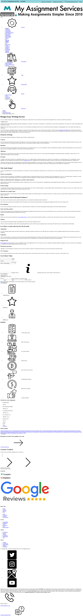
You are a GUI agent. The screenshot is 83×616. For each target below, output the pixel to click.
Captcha (2, 278)
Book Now (14, 468)
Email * (13, 259)
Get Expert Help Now (4, 446)
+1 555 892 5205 (48, 1)
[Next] (28, 466)
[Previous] (9, 466)
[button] (13, 93)
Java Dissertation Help (75, 431)
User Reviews (5, 517)
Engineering (7, 48)
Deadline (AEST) (15, 272)
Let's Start (5, 426)
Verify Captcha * (28, 279)
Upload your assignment (4, 275)
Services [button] (23, 27)
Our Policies (7, 97)
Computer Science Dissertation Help (46, 431)
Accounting (7, 46)
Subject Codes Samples (9, 64)
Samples (4, 510)
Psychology (7, 50)
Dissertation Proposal (9, 32)
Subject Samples (8, 63)
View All (7, 65)
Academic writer (27, 160)
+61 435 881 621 (60, 1)
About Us (5, 516)
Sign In (81, 1)
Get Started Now (4, 282)
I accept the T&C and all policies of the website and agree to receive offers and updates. (18, 281)
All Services (21, 433)
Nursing (6, 38)
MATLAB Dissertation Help (12, 433)
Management (7, 44)
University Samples (9, 62)
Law (6, 39)
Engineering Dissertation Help (70, 430)
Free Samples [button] (23, 61)
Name (13, 258)
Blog (22, 75)
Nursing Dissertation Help (5, 430)
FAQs (6, 95)
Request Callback (8, 99)
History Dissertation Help (34, 431)
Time (1, 273)
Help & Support (8, 94)
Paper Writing (8, 37)
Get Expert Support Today (5, 468)
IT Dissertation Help (57, 431)
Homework (7, 34)
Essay (4, 526)
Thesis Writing (8, 31)
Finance (6, 45)
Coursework (7, 30)
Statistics (7, 47)
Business (7, 51)
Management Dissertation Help (26, 430)
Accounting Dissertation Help (47, 430)
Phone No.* (14, 262)
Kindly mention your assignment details (19, 278)
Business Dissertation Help (12, 431)
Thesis (4, 524)
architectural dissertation (63, 130)
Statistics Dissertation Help (59, 430)
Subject (1, 263)
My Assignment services (5, 242)
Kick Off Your (13, 1)
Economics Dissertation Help (23, 431)
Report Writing (8, 35)
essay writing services (22, 217)
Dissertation (7, 29)
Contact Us (7, 98)
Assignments (5, 522)
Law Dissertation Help (15, 430)
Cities (25, 433)
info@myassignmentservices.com (72, 1)
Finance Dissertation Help (37, 430)
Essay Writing (8, 33)
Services (4, 509)
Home (4, 508)
